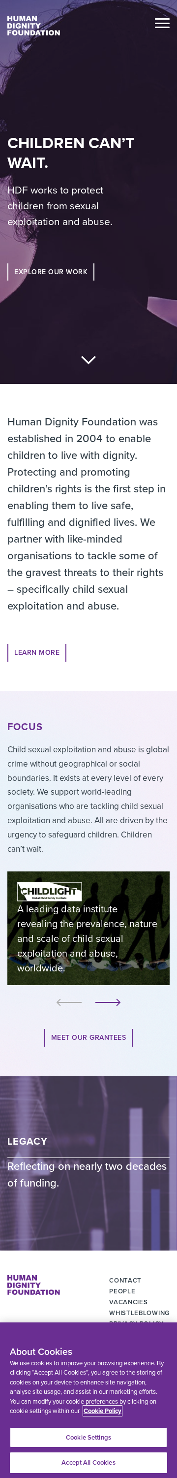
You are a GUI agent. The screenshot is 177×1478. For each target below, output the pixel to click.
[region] (88, 1400)
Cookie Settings (88, 1437)
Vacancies (128, 1302)
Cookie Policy (102, 1410)
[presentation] (69, 1002)
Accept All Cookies (88, 1462)
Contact (125, 1280)
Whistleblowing (139, 1312)
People (122, 1291)
